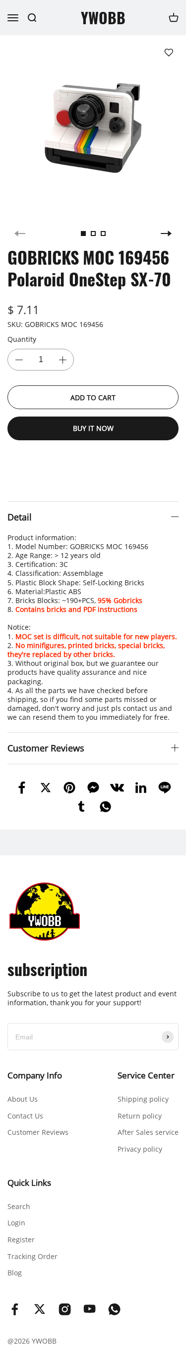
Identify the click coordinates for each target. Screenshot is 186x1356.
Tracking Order (32, 1256)
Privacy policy (140, 1149)
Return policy (140, 1116)
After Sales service (148, 1132)
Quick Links (29, 1182)
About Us (22, 1099)
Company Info (34, 1075)
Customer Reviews (37, 1132)
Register (21, 1239)
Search (18, 1206)
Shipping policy (143, 1099)
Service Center (146, 1075)
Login (16, 1222)
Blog (14, 1272)
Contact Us (25, 1116)
